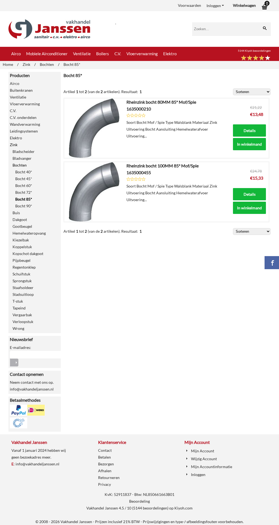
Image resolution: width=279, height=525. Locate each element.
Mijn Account (202, 451)
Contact (105, 450)
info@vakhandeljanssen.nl (37, 464)
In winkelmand (249, 144)
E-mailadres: (20, 347)
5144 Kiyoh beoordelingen (254, 50)
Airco (16, 53)
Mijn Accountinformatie (211, 466)
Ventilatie (82, 53)
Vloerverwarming (142, 53)
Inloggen (214, 5)
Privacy (104, 484)
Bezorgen (106, 464)
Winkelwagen (244, 5)
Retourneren (109, 477)
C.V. (117, 53)
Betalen (104, 457)
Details (250, 130)
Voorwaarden (189, 5)
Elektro (170, 53)
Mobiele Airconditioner (47, 53)
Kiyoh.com (183, 508)
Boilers (102, 53)
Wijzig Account (204, 458)
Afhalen (104, 470)
